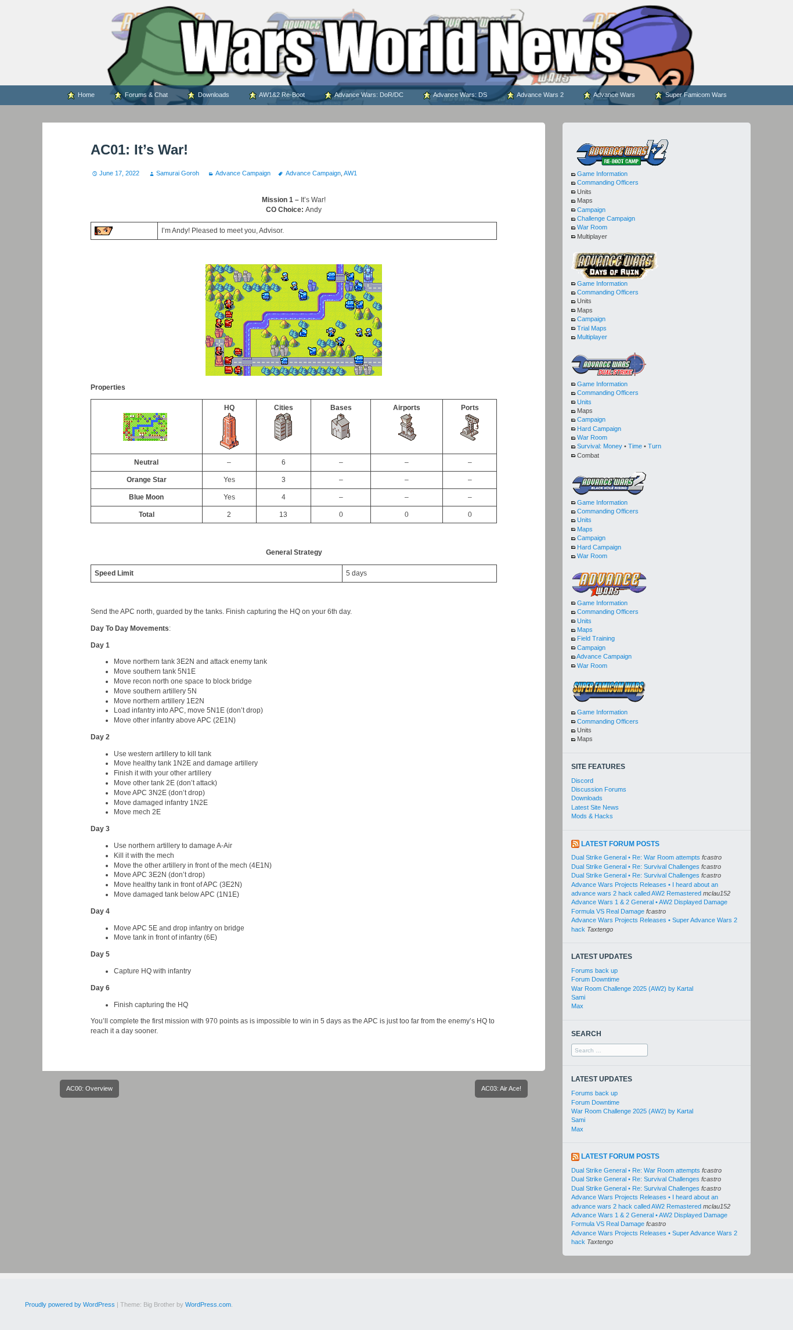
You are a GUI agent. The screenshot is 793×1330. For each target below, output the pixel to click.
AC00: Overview (89, 1088)
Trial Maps (592, 328)
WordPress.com (208, 1304)
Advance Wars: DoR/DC (368, 94)
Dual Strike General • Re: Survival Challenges (635, 866)
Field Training (596, 638)
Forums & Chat (145, 94)
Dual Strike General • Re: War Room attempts (635, 857)
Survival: (589, 446)
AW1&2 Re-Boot (281, 94)
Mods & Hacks (592, 816)
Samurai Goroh (177, 173)
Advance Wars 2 (540, 94)
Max (577, 1005)
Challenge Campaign (606, 218)
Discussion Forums (598, 789)
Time (635, 446)
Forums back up (594, 970)
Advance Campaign (243, 173)
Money (612, 446)
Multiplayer (592, 336)
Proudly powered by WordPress (70, 1304)
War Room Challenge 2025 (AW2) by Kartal (632, 988)
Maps (585, 529)
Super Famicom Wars (695, 94)
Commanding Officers (608, 182)
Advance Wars (613, 94)
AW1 (350, 173)
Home (85, 94)
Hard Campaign (599, 428)
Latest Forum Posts (620, 844)
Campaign (591, 209)
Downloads (212, 94)
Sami (578, 997)
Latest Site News (595, 807)
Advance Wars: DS (459, 94)
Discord (582, 780)
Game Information (602, 173)
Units (584, 401)
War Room (592, 227)
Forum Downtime (595, 979)
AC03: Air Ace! (501, 1088)
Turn (654, 446)
